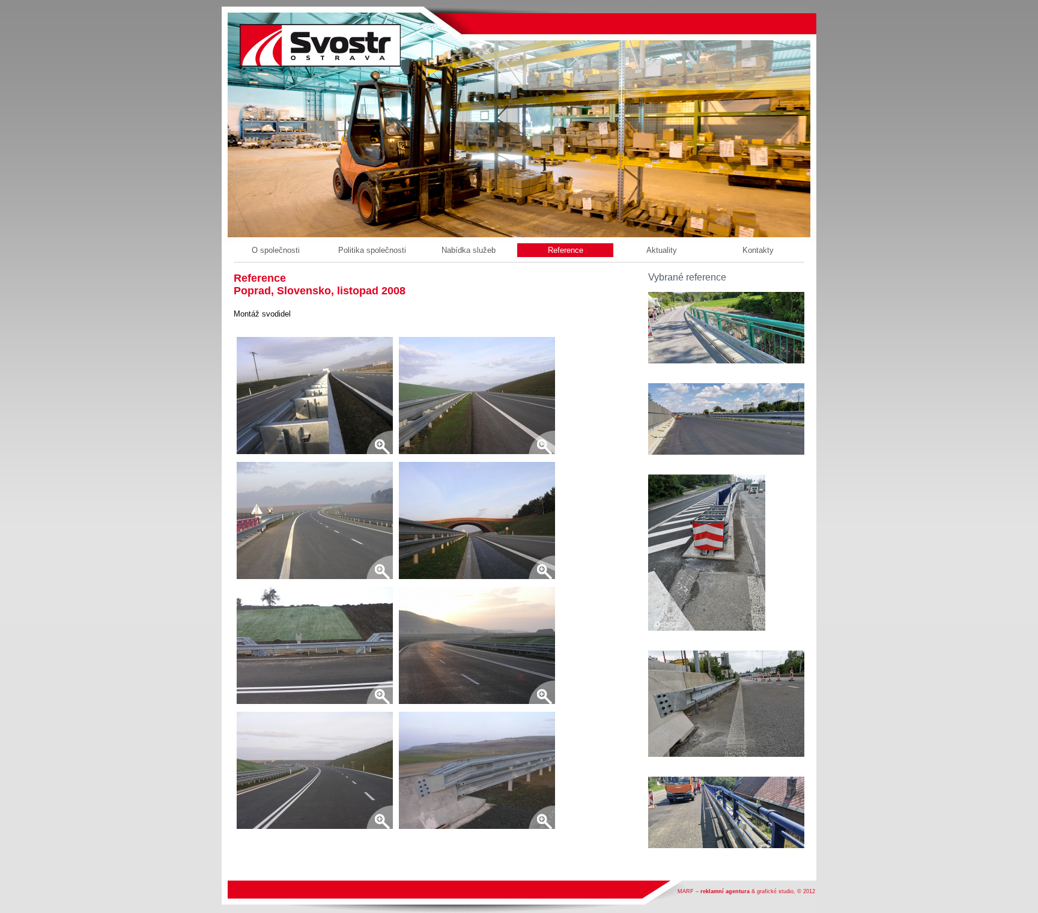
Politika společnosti (372, 250)
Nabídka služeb (469, 250)
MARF (686, 891)
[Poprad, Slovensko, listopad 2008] (315, 396)
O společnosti (276, 250)
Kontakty (758, 250)
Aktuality (661, 250)
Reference (565, 250)
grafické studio (775, 891)
